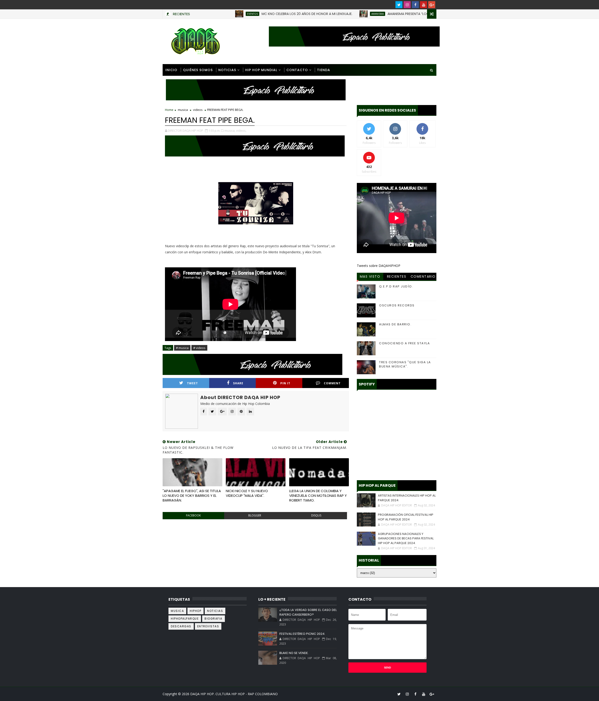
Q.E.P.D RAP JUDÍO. (396, 286)
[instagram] (407, 4)
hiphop (195, 611)
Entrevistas (208, 626)
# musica (182, 348)
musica (183, 110)
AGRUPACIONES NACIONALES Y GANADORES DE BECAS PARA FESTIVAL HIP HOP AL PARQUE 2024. (406, 538)
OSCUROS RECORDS (397, 305)
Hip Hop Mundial (261, 70)
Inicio (171, 70)
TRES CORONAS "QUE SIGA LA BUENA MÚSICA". (405, 364)
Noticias (227, 70)
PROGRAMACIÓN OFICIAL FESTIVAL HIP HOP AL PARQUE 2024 (405, 517)
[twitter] (398, 4)
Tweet (192, 383)
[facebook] (415, 4)
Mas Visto (370, 276)
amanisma (356, 13)
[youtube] (423, 4)
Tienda (323, 70)
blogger (254, 515)
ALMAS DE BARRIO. (395, 324)
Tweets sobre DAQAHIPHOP (378, 265)
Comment (332, 383)
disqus (316, 515)
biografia (214, 619)
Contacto (297, 70)
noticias (215, 611)
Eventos (231, 13)
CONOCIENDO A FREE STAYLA (404, 343)
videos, (241, 130)
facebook (193, 515)
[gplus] (431, 4)
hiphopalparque (185, 619)
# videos (199, 348)
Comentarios (423, 277)
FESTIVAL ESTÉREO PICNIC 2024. (302, 634)
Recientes (396, 276)
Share (238, 383)
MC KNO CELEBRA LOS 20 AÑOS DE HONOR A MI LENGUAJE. (285, 13)
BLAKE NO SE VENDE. (294, 653)
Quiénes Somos (198, 70)
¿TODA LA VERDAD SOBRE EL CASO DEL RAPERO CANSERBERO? (307, 612)
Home (169, 110)
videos (198, 110)
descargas (181, 626)
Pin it (285, 383)
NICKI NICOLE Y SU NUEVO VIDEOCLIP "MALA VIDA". (247, 493)
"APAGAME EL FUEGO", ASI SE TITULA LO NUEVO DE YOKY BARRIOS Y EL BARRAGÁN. (192, 495)
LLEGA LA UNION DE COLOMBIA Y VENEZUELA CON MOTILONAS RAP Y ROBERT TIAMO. (318, 495)
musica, (230, 130)
